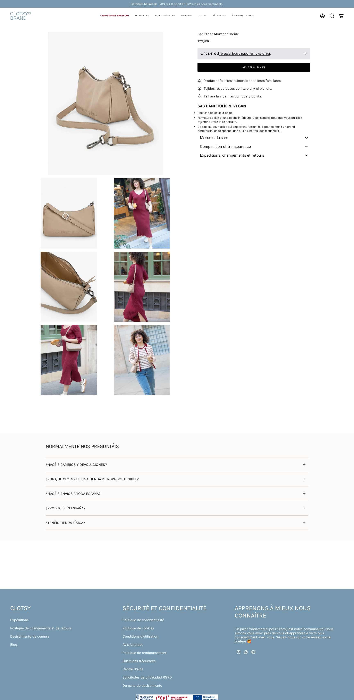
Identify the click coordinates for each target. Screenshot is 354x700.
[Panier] (341, 15)
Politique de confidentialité (143, 620)
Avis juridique (133, 644)
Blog (13, 644)
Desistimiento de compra (29, 636)
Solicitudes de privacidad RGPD (147, 677)
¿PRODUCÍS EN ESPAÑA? (65, 508)
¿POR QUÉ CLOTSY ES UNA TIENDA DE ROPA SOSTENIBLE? (92, 479)
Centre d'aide (133, 669)
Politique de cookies (138, 628)
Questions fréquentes (139, 661)
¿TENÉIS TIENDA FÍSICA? (65, 522)
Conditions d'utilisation (140, 636)
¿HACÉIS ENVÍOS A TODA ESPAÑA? (73, 493)
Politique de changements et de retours (40, 628)
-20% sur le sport (169, 4)
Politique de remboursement (144, 653)
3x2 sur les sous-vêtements (203, 4)
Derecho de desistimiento (142, 685)
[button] (114, 16)
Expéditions (19, 620)
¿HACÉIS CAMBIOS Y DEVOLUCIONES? (76, 464)
